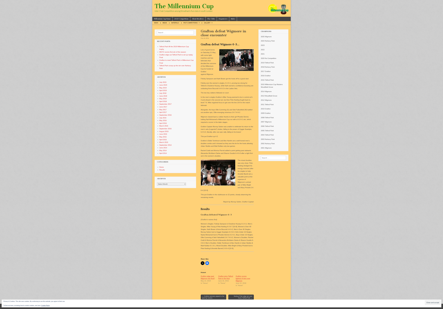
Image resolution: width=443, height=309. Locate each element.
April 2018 (163, 101)
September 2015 (165, 129)
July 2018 (162, 93)
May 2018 (163, 99)
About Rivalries (198, 19)
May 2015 (163, 137)
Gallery (207, 23)
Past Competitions (190, 23)
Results (162, 170)
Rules (233, 19)
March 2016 (163, 126)
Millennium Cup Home (162, 19)
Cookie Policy (45, 305)
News (156, 23)
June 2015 (163, 134)
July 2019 (162, 82)
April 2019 (163, 90)
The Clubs (211, 19)
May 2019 (163, 88)
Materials (175, 23)
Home (161, 167)
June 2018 (163, 96)
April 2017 (163, 112)
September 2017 (165, 104)
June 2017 (163, 107)
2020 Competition (181, 19)
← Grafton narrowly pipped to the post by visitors (213, 297)
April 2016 (163, 123)
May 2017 (163, 110)
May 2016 (163, 120)
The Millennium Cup (184, 6)
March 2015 (163, 142)
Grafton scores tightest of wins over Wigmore (243, 278)
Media (165, 23)
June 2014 (163, 148)
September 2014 (165, 145)
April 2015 (163, 140)
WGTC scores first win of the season (172, 52)
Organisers (223, 19)
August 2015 (164, 131)
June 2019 (163, 85)
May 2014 (163, 150)
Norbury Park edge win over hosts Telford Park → (243, 297)
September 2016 (165, 115)
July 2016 (162, 118)
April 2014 (163, 153)
